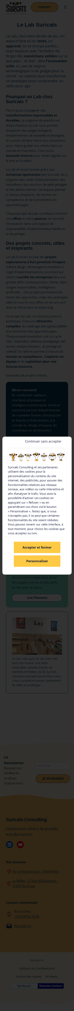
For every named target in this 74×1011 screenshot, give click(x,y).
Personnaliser (37, 561)
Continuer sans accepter (43, 441)
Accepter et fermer (37, 547)
